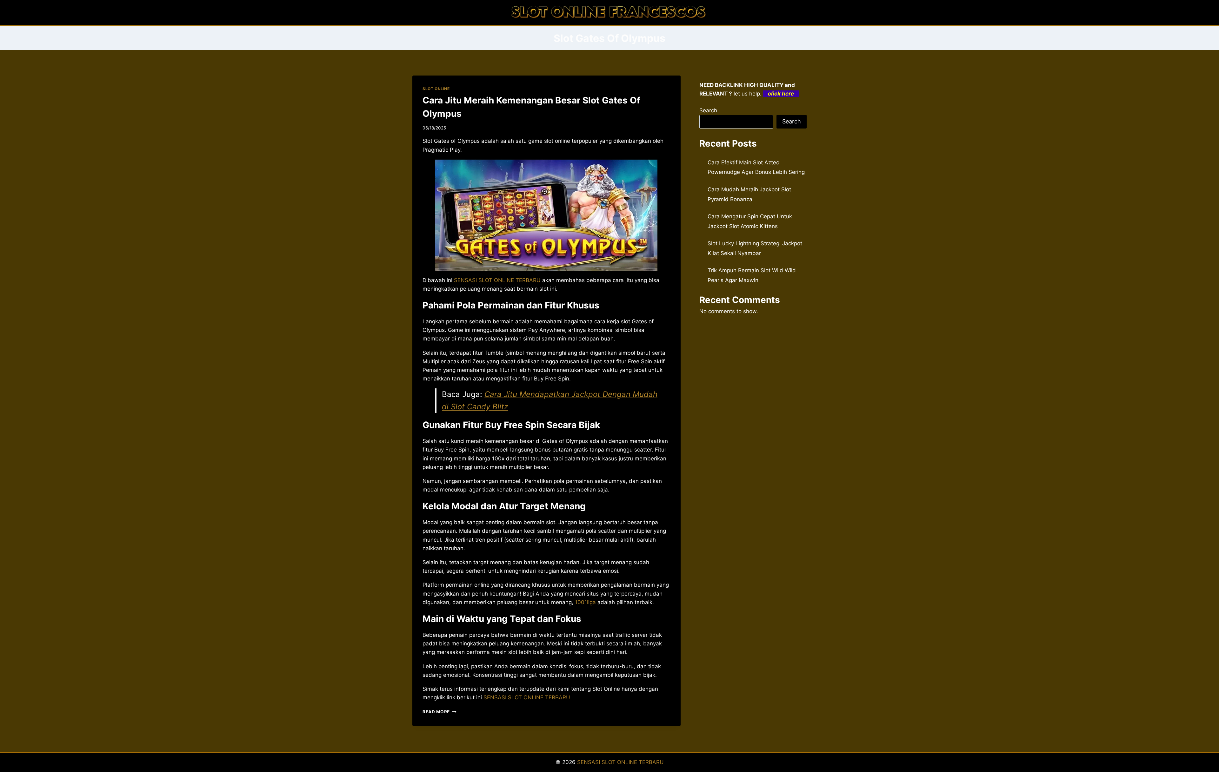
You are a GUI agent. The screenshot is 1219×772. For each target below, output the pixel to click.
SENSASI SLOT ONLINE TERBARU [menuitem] (497, 280)
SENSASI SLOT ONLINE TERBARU (620, 762)
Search (708, 110)
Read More (439, 711)
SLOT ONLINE (436, 88)
